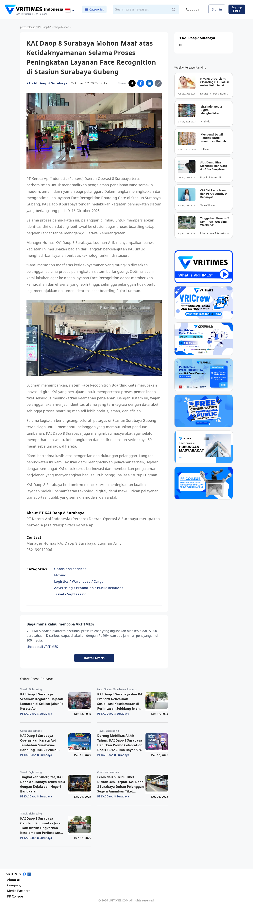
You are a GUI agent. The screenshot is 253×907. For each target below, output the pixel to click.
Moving (60, 575)
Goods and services (70, 569)
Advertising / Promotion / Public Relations (88, 588)
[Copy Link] (158, 83)
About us (192, 9)
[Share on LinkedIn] (149, 83)
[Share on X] (132, 83)
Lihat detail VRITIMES (42, 646)
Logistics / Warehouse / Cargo (79, 581)
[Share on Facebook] (140, 83)
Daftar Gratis (94, 658)
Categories (96, 9)
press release (27, 27)
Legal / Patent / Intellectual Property (117, 689)
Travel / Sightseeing (70, 594)
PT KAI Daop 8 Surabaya (47, 83)
